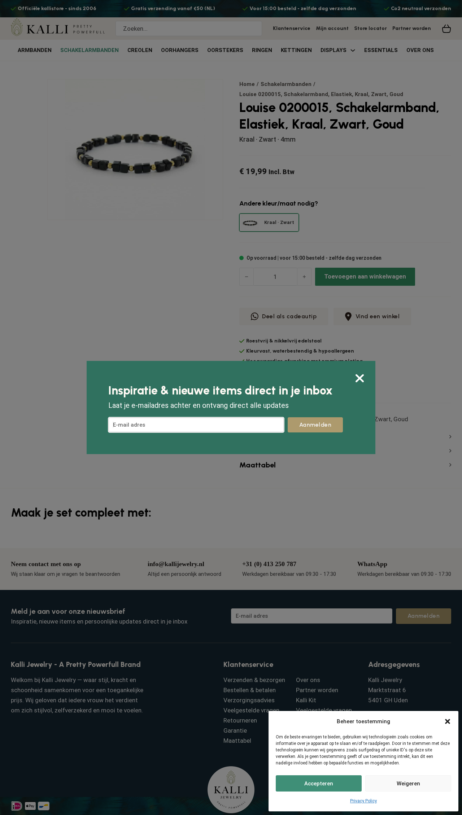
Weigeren (408, 783)
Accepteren (318, 783)
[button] (447, 721)
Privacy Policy (363, 800)
